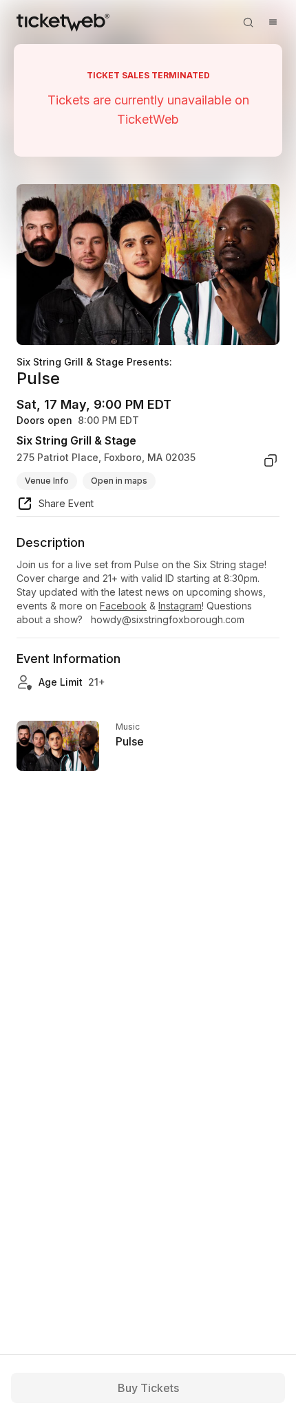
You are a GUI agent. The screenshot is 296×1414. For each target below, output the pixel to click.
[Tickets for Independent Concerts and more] (63, 22)
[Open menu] (272, 22)
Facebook (123, 605)
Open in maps (119, 480)
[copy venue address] (270, 460)
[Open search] (248, 22)
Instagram (180, 605)
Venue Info (47, 480)
